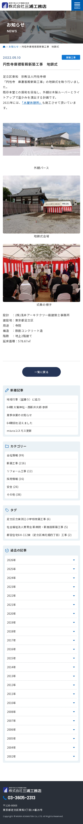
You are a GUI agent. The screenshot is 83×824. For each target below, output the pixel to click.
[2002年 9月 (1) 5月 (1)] (41, 756)
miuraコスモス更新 (19, 431)
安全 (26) (13, 487)
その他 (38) (14, 494)
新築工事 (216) (16, 463)
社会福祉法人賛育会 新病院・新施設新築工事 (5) (37, 527)
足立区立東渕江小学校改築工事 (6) (28, 519)
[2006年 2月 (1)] (41, 729)
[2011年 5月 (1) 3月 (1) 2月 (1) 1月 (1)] (41, 693)
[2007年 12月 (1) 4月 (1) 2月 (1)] (41, 720)
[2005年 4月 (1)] (41, 738)
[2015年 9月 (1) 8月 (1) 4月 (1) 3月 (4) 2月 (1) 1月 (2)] (41, 658)
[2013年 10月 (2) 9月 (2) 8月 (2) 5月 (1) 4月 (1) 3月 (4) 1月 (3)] (41, 676)
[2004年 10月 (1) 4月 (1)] (41, 747)
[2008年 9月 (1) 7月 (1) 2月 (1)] (41, 711)
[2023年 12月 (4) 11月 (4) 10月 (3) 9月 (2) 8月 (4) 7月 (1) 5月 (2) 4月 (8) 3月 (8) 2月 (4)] (41, 586)
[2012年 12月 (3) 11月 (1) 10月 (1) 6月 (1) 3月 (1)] (41, 685)
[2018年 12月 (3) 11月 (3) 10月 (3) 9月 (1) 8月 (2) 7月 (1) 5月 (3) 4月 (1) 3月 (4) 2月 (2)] (41, 631)
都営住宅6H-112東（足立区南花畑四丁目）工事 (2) (39, 535)
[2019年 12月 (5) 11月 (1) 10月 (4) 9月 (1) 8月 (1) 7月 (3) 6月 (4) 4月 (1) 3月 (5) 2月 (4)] (41, 622)
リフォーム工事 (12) (19, 471)
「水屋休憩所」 (32, 103)
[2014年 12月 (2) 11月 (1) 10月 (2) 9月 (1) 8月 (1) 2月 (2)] (41, 667)
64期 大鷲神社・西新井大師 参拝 (27, 407)
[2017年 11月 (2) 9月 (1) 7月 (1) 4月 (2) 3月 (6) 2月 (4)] (41, 640)
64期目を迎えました (19, 423)
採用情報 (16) (15, 479)
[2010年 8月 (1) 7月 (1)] (41, 702)
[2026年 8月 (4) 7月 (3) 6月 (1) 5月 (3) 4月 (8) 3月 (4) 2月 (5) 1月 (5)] (41, 560)
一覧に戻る (41, 372)
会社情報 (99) (15, 455)
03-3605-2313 (21, 798)
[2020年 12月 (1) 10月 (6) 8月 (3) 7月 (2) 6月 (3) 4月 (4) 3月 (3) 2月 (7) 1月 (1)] (41, 613)
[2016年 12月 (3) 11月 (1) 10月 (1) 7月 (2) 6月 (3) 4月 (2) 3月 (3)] (41, 649)
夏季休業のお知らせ (19, 415)
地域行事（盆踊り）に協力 (23, 399)
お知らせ (14, 46)
